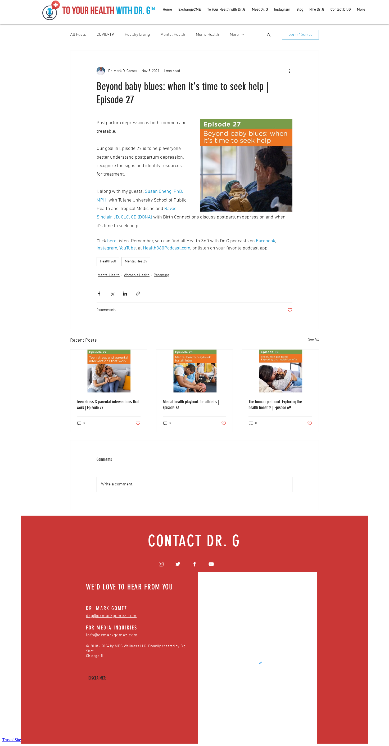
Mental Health (172, 34)
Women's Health (137, 275)
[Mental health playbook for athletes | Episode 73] (194, 371)
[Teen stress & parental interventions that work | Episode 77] (108, 371)
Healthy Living (137, 34)
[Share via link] (138, 293)
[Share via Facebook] (99, 293)
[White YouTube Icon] (211, 564)
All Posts (78, 34)
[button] (268, 35)
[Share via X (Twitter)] (112, 293)
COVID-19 (105, 34)
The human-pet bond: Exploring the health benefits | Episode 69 (275, 404)
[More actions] (289, 71)
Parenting (161, 275)
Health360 (108, 261)
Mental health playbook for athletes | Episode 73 (191, 404)
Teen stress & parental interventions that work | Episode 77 (108, 404)
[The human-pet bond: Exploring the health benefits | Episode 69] (280, 371)
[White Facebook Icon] (194, 564)
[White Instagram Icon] (161, 564)
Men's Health (207, 34)
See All (313, 339)
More (234, 34)
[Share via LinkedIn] (125, 293)
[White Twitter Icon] (178, 564)
